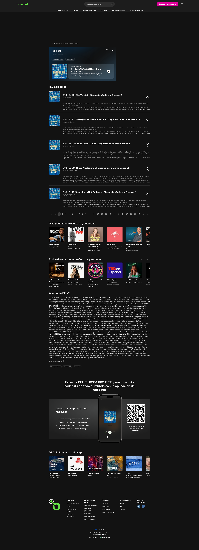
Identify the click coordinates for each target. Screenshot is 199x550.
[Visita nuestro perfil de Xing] (143, 506)
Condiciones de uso (90, 505)
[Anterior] (141, 222)
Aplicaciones (106, 506)
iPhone (122, 503)
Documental (70, 59)
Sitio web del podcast (55, 361)
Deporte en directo (89, 10)
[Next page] (143, 214)
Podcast (75, 10)
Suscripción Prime (108, 512)
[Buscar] (112, 4)
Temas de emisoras (136, 10)
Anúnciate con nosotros (71, 510)
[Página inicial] (52, 43)
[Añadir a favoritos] (107, 50)
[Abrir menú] (182, 4)
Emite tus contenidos (70, 515)
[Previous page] (55, 214)
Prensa (69, 506)
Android (122, 509)
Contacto (105, 503)
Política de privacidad (87, 510)
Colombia (101, 529)
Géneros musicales (118, 10)
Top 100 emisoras (62, 10)
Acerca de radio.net (73, 503)
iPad (121, 506)
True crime (77, 367)
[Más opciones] (112, 50)
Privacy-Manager (89, 519)
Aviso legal (87, 513)
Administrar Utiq (89, 516)
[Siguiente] (147, 222)
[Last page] (147, 214)
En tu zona (104, 10)
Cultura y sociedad (58, 59)
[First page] (51, 214)
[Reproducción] (108, 71)
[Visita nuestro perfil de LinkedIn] (139, 506)
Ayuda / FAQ (106, 509)
